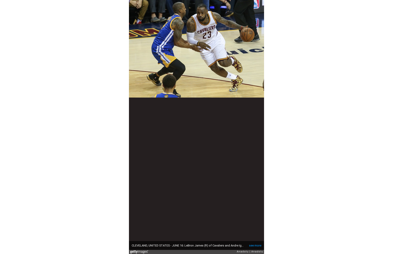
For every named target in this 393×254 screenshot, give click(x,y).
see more (255, 245)
